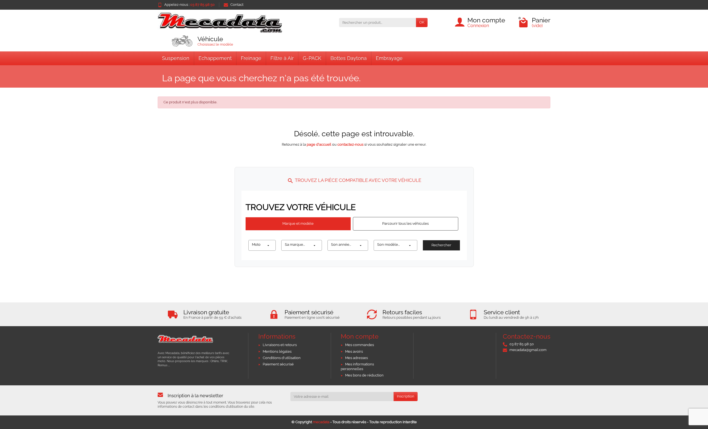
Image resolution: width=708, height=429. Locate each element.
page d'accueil (319, 144)
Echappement (215, 58)
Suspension (175, 58)
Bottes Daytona (348, 58)
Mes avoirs (354, 351)
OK (421, 22)
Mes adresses (356, 358)
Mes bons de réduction (364, 375)
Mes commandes (359, 345)
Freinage (251, 58)
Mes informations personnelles (357, 366)
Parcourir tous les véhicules (405, 223)
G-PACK (312, 58)
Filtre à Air (282, 58)
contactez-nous (350, 144)
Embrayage (389, 58)
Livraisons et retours (280, 345)
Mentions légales (277, 351)
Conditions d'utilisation (282, 358)
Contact (236, 4)
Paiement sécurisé (278, 364)
